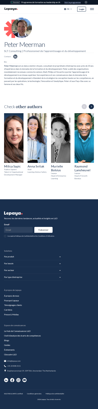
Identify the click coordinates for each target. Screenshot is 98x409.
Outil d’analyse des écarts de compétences (22, 335)
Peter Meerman (11, 66)
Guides (7, 345)
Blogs (6, 340)
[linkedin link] (15, 56)
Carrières (8, 310)
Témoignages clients (13, 305)
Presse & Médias (11, 314)
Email (7, 224)
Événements (9, 350)
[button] (68, 9)
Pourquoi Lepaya (11, 300)
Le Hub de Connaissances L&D (17, 331)
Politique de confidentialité (55, 394)
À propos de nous (11, 296)
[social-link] (6, 380)
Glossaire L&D (10, 354)
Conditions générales (34, 394)
